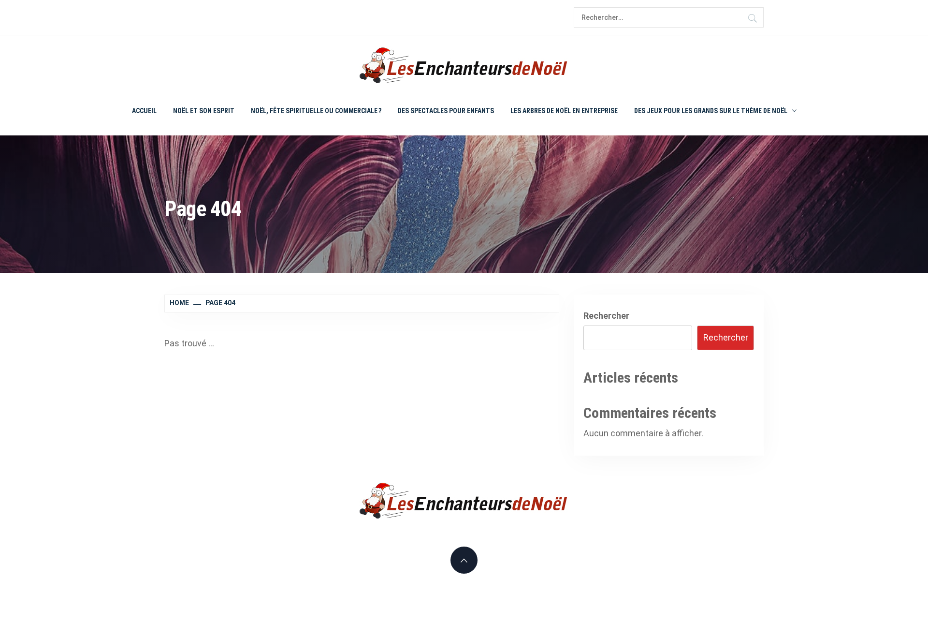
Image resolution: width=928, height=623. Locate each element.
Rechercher (606, 316)
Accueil (144, 111)
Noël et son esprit (203, 111)
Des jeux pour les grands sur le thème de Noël (710, 111)
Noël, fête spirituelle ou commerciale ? (316, 111)
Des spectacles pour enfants (446, 111)
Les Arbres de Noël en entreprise (564, 111)
